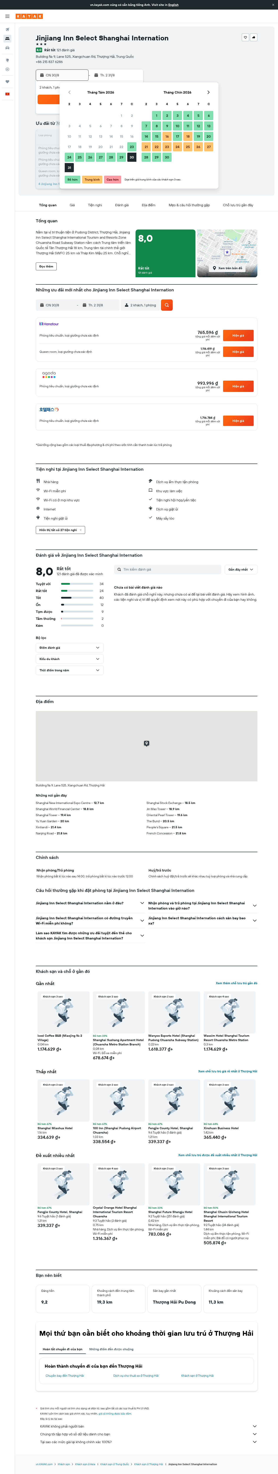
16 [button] (132, 136)
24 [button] (69, 157)
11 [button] (79, 136)
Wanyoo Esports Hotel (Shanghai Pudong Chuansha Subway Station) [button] (173, 1038)
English (173, 5)
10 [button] (69, 136)
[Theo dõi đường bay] (7, 69)
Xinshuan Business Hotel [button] (221, 1128)
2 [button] (132, 115)
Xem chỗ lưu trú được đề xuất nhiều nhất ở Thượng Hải (217, 1155)
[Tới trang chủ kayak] (29, 16)
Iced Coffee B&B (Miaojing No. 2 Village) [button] (60, 1038)
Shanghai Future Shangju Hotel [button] (170, 1212)
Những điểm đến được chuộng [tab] (111, 1349)
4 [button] (80, 126)
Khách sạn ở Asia (85, 1464)
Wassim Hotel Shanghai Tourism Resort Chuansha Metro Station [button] (226, 1038)
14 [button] (111, 136)
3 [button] (69, 126)
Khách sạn (64, 1464)
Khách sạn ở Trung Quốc (114, 1464)
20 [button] (100, 147)
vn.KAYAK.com (44, 1464)
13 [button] (100, 136)
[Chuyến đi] (7, 81)
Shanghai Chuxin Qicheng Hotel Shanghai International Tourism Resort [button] (226, 1216)
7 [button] (111, 126)
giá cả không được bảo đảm (115, 1413)
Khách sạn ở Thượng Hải (197, 1376)
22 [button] (121, 147)
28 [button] (111, 157)
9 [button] (132, 126)
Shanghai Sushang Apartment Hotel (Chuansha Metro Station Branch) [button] (118, 1042)
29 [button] (121, 157)
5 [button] (90, 126)
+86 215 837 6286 (49, 61)
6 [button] (101, 126)
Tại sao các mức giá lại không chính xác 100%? (76, 1442)
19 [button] (90, 147)
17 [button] (69, 147)
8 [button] (121, 126)
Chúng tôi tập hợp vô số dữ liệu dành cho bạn (75, 1434)
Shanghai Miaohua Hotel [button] (55, 1128)
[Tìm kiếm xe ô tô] (7, 47)
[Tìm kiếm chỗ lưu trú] (7, 38)
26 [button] (90, 157)
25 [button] (80, 157)
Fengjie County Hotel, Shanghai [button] (170, 1128)
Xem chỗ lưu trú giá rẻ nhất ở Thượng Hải (227, 1071)
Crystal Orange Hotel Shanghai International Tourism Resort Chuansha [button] (115, 1212)
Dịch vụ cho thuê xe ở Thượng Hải (136, 1376)
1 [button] (121, 115)
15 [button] (121, 136)
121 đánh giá (65, 50)
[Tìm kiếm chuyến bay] (7, 29)
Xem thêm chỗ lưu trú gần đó (236, 983)
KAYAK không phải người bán (62, 1426)
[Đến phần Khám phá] (7, 60)
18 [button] (79, 147)
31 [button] (69, 167)
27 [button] (101, 157)
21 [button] (111, 147)
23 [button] (132, 147)
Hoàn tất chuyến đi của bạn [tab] (62, 1349)
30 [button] (132, 157)
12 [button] (90, 136)
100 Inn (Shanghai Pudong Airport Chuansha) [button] (117, 1130)
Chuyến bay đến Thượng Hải (65, 1376)
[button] (273, 5)
